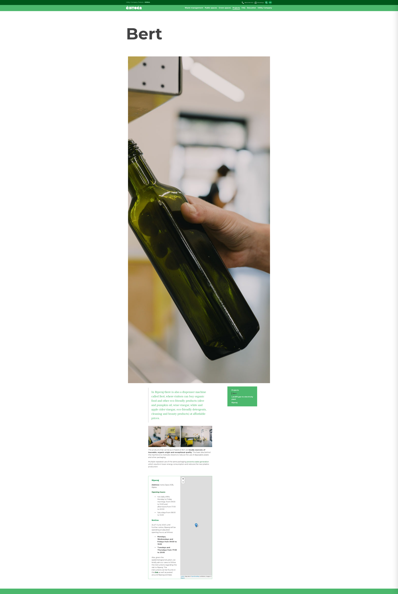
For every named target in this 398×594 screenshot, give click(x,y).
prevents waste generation (198, 462)
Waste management (194, 8)
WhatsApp (260, 2)
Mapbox (183, 578)
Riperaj (234, 403)
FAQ (243, 8)
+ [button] (183, 479)
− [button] (183, 482)
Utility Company (265, 8)
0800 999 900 (248, 2)
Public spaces (211, 8)
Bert (235, 393)
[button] (164, 436)
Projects (236, 8)
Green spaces (225, 8)
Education (251, 8)
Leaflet (182, 576)
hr (270, 2)
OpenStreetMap (195, 576)
